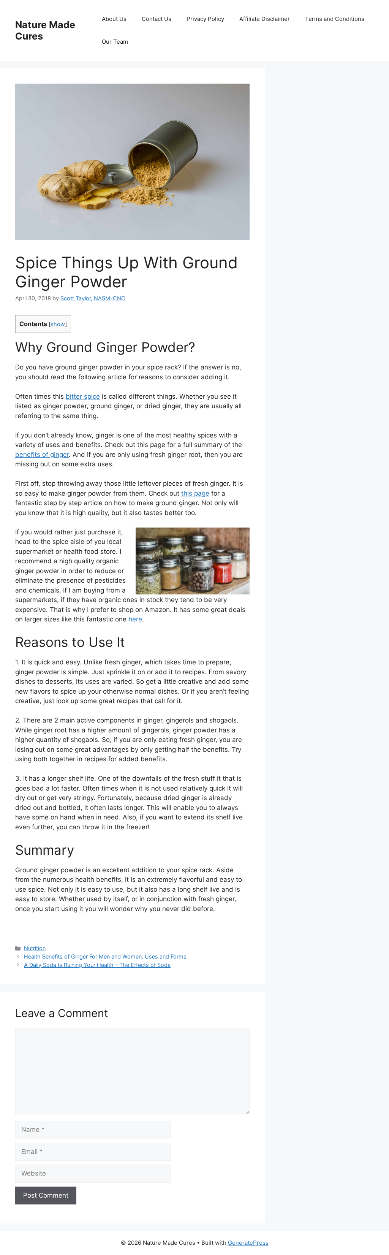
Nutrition (35, 948)
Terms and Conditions (334, 18)
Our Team (115, 41)
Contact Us (156, 18)
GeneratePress (248, 1242)
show (58, 324)
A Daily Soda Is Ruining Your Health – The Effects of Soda (97, 965)
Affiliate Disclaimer (264, 18)
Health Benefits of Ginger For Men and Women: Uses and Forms (105, 956)
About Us (114, 18)
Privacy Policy (205, 18)
